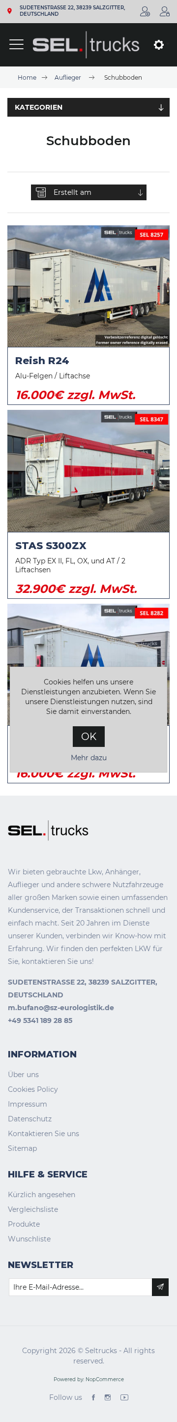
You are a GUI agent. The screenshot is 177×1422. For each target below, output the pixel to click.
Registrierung (145, 11)
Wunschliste (29, 1239)
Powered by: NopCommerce (89, 1379)
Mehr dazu (89, 757)
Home (27, 77)
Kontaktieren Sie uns (43, 1133)
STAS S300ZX (51, 546)
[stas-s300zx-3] (88, 471)
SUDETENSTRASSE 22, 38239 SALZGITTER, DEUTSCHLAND (72, 11)
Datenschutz (30, 1118)
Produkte (24, 1224)
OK (88, 736)
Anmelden (165, 11)
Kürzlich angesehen (41, 1194)
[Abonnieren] (160, 1287)
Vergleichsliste (33, 1209)
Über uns (23, 1074)
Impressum (27, 1104)
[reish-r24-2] (88, 286)
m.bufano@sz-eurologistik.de (61, 1007)
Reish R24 (42, 361)
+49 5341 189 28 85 (40, 1020)
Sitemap (22, 1148)
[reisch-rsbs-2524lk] (88, 665)
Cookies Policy (33, 1089)
